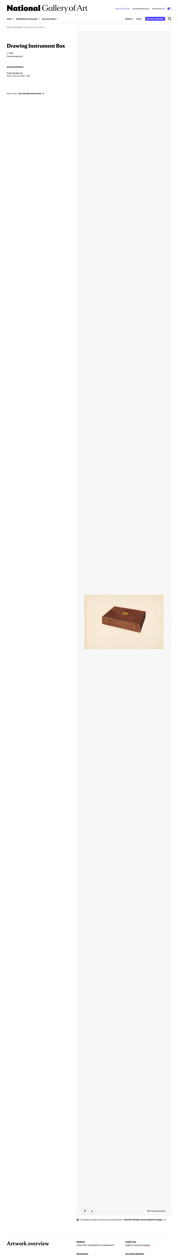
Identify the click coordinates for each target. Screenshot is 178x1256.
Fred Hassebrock (15, 73)
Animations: (159, 8)
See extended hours (141, 8)
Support (129, 18)
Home (9, 27)
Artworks (18, 27)
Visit (9, 18)
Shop (138, 18)
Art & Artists (49, 18)
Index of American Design (137, 1245)
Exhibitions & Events (26, 18)
